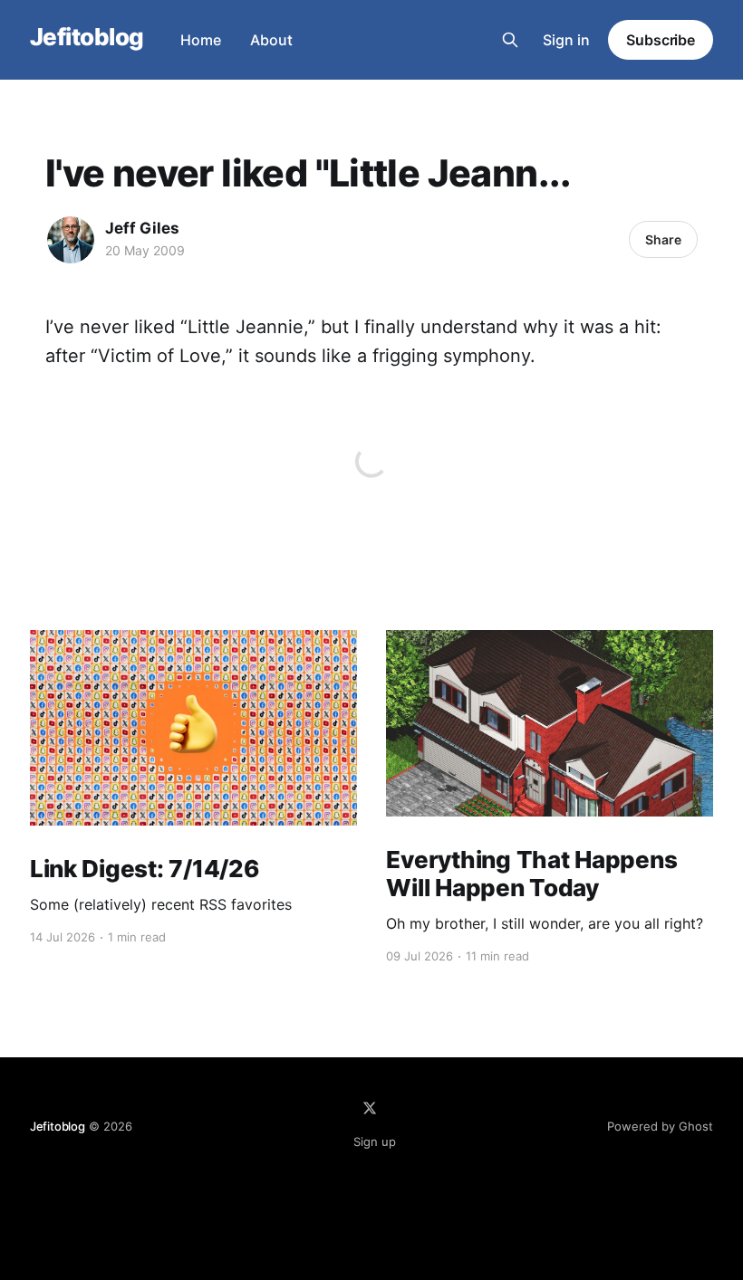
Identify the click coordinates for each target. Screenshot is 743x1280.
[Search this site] (510, 39)
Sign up (374, 1141)
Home (200, 40)
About (271, 40)
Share (663, 239)
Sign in (566, 40)
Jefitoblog (87, 37)
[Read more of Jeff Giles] (70, 240)
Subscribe (660, 40)
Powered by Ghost (660, 1126)
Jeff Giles (142, 228)
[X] (369, 1108)
